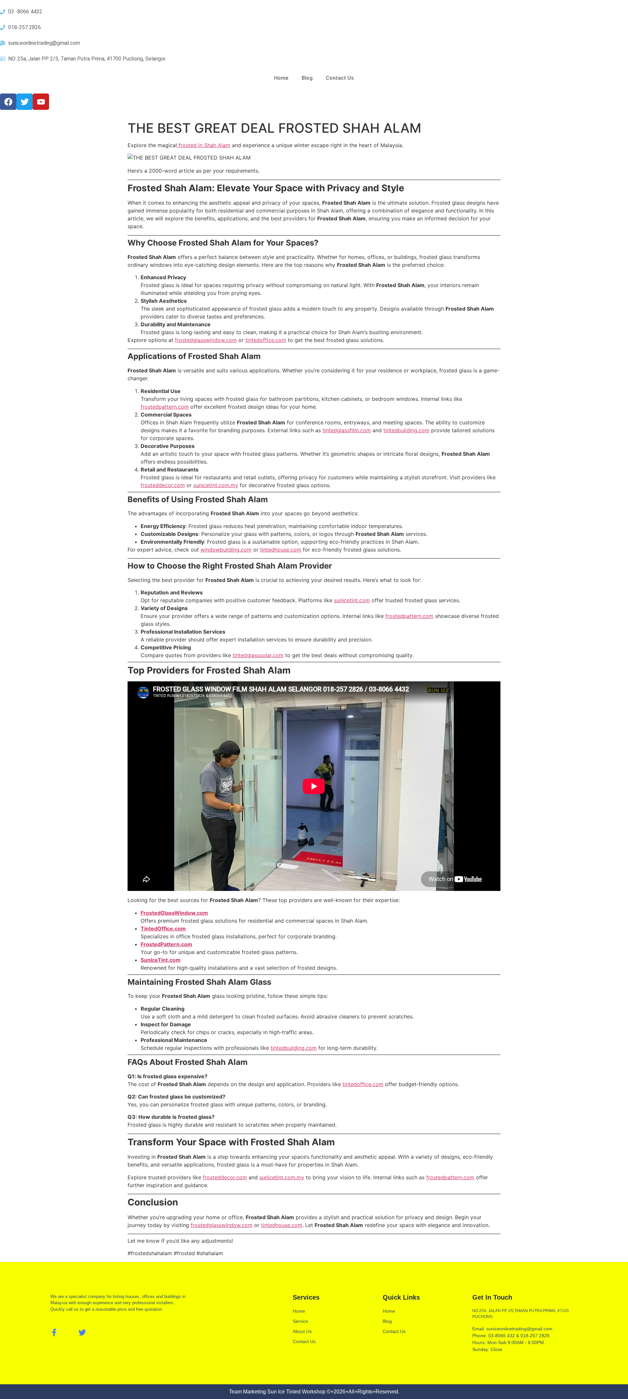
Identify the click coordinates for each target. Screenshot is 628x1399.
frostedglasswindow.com (206, 340)
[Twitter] (82, 1332)
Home (281, 78)
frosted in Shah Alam (203, 145)
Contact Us (340, 78)
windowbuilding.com (226, 549)
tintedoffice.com (265, 340)
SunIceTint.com (161, 960)
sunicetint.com (352, 600)
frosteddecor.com (163, 485)
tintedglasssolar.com (258, 655)
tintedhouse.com (280, 549)
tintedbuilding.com (406, 430)
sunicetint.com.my (215, 485)
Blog (307, 78)
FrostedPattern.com (166, 944)
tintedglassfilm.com (347, 430)
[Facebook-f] (54, 1332)
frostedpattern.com (165, 406)
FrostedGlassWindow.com (174, 913)
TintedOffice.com (163, 928)
